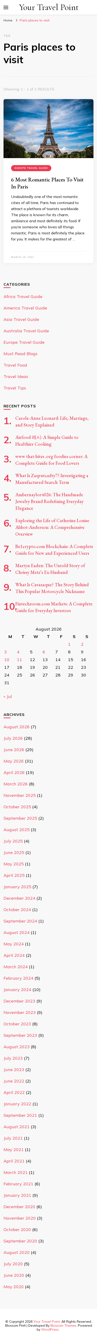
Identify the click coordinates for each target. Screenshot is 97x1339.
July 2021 (13, 1138)
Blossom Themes (63, 1325)
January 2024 (17, 989)
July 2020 (13, 1263)
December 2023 (19, 1001)
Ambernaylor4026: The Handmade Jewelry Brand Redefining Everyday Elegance (49, 501)
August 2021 (17, 1126)
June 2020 (14, 1275)
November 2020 (20, 1218)
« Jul (8, 696)
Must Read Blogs (20, 353)
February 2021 (18, 1183)
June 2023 (14, 1069)
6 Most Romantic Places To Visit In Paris (47, 183)
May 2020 (14, 1286)
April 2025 (14, 875)
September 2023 (20, 1035)
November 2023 (20, 1012)
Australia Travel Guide (26, 330)
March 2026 (16, 784)
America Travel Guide (25, 308)
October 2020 (17, 1229)
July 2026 (13, 738)
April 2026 (14, 772)
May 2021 (14, 1149)
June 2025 (14, 852)
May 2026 (14, 761)
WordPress (50, 1329)
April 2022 (14, 1092)
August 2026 (17, 726)
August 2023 (17, 1046)
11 (19, 659)
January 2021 (17, 1195)
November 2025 (20, 795)
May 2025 (14, 864)
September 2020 (20, 1241)
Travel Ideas (16, 376)
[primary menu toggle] (6, 7)
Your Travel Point (49, 7)
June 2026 (14, 749)
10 (6, 659)
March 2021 (16, 1172)
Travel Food (15, 365)
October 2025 (17, 806)
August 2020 (17, 1252)
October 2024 (17, 909)
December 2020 (19, 1206)
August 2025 (17, 829)
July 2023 (13, 1058)
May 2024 (14, 944)
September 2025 (20, 818)
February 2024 (18, 978)
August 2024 (17, 932)
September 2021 (20, 1115)
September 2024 (20, 921)
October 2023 (17, 1024)
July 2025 (13, 841)
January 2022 (17, 1104)
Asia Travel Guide (21, 319)
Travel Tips (15, 388)
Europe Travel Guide (31, 168)
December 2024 (19, 898)
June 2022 (14, 1081)
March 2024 (16, 966)
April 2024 (14, 955)
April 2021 (14, 1161)
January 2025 (17, 886)
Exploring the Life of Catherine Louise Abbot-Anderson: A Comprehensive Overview (52, 527)
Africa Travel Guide (23, 296)
